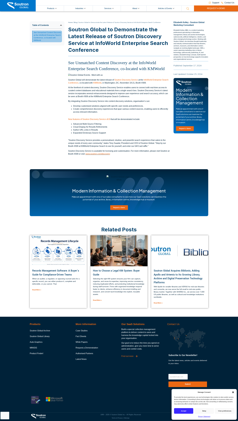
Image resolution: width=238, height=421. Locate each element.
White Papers (82, 342)
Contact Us (173, 324)
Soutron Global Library (40, 336)
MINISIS (33, 348)
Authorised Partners (84, 353)
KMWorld (97, 83)
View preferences (224, 411)
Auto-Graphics (36, 342)
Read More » (36, 290)
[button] (233, 392)
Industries (79, 8)
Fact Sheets (81, 336)
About (134, 8)
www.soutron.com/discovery (98, 154)
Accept (183, 411)
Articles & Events (165, 8)
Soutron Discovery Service (126, 80)
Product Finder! (36, 353)
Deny (204, 411)
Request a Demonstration (87, 348)
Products (50, 8)
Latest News (81, 359)
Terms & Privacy (117, 418)
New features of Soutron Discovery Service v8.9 (89, 119)
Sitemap (126, 418)
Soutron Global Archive (40, 331)
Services (107, 8)
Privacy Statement (204, 416)
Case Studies (82, 331)
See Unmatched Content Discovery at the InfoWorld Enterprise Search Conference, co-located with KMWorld (47, 36)
